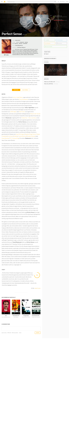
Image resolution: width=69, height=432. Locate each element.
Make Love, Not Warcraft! (49, 81)
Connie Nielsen (22, 136)
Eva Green (10, 136)
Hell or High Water (18, 97)
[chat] (58, 1)
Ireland (16, 43)
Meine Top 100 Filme (48, 83)
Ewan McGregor (20, 134)
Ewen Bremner (5, 138)
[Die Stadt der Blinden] (36, 306)
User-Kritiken (25, 89)
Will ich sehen (60, 40)
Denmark (25, 43)
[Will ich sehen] (4, 313)
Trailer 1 (47, 53)
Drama (26, 42)
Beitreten (62, 1)
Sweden (20, 43)
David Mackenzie (23, 99)
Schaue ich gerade (49, 46)
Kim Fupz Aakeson (21, 47)
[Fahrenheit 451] (16, 306)
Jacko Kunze (37, 288)
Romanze (22, 42)
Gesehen (47, 40)
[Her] (6, 306)
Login (67, 1)
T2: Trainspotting (14, 138)
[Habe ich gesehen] (2, 313)
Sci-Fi (17, 42)
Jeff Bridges (13, 111)
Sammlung (60, 43)
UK (13, 43)
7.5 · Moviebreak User (58, 19)
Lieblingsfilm (48, 43)
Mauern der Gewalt (35, 113)
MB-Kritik (16, 89)
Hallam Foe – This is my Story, (28, 118)
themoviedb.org (6, 37)
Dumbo (15, 136)
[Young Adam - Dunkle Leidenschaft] (26, 306)
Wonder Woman (31, 136)
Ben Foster (22, 111)
